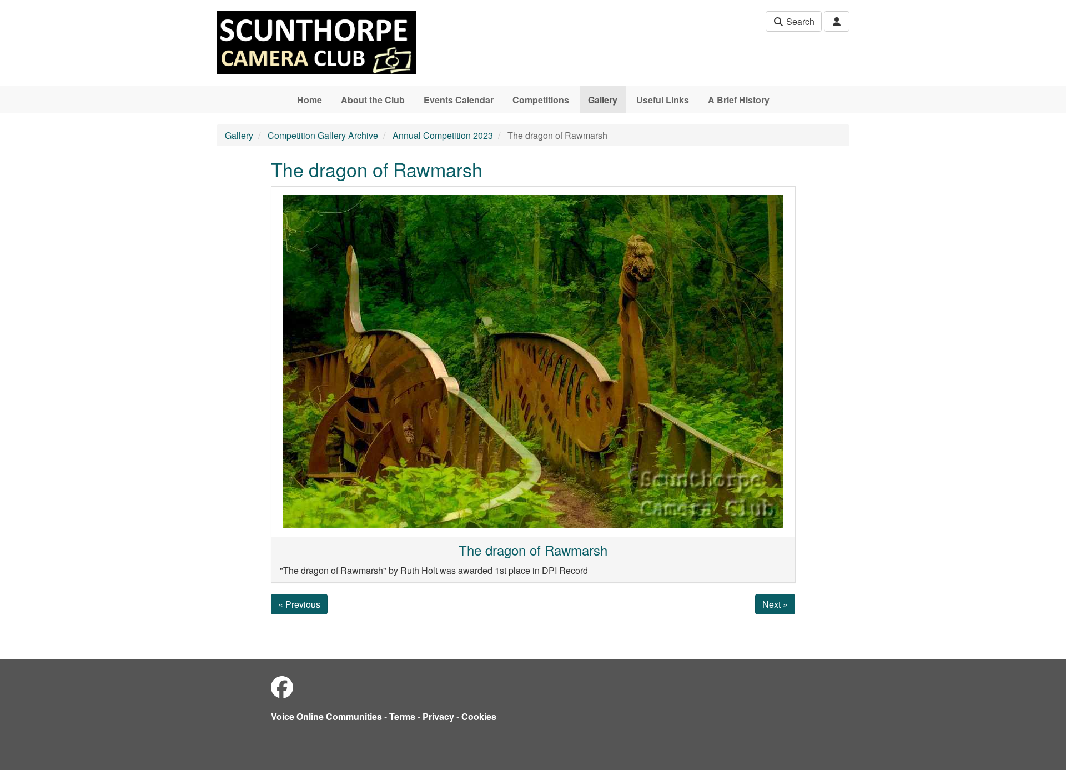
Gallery (602, 99)
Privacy (438, 716)
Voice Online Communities (326, 716)
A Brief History (739, 99)
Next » (775, 604)
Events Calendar (459, 99)
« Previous (299, 604)
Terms (402, 716)
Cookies (478, 716)
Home (309, 99)
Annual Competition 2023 (443, 135)
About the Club (373, 99)
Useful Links (662, 99)
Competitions (540, 99)
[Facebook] (282, 686)
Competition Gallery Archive (323, 135)
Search (799, 21)
